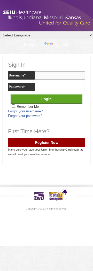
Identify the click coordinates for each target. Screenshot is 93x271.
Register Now (46, 142)
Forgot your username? (25, 111)
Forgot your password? (25, 116)
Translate (61, 44)
